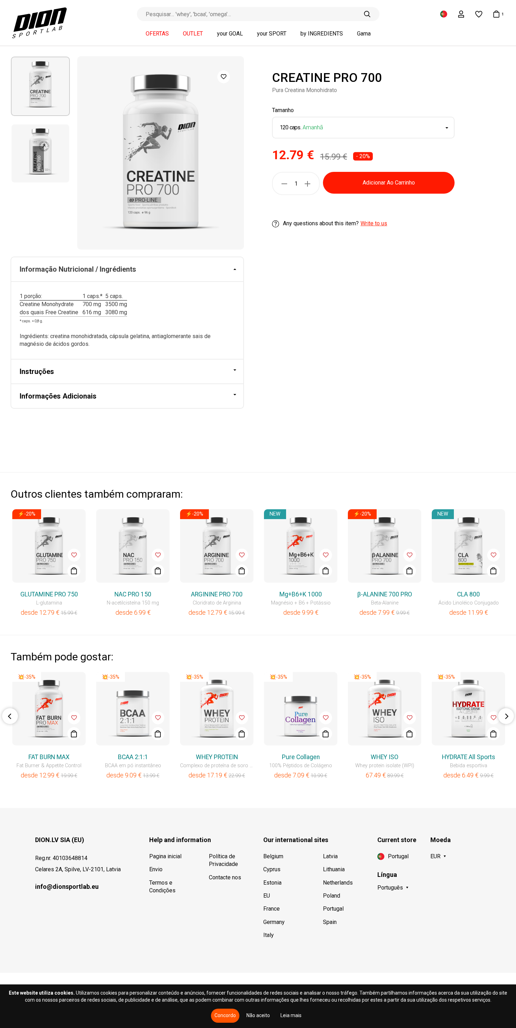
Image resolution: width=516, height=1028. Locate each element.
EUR (435, 856)
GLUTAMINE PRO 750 (49, 594)
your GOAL (230, 34)
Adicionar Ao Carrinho (389, 183)
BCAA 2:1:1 (133, 757)
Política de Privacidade (223, 860)
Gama (364, 34)
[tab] (127, 269)
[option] (40, 86)
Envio (156, 869)
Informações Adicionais (58, 396)
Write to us (373, 223)
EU (266, 895)
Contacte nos (225, 877)
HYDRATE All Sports (468, 757)
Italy (268, 935)
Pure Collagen (301, 757)
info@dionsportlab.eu (67, 886)
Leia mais (291, 1015)
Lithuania (334, 869)
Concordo (225, 1015)
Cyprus (271, 869)
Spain (330, 922)
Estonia (272, 882)
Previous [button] (10, 716)
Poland (331, 895)
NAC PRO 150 (132, 594)
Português (390, 887)
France (271, 908)
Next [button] (506, 716)
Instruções (37, 371)
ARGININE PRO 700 (217, 594)
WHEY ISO (384, 757)
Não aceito (258, 1015)
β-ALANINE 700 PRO (384, 594)
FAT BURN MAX (49, 757)
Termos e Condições (162, 886)
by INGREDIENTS (321, 34)
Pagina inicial (165, 856)
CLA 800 (468, 594)
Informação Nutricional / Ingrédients (78, 269)
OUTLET (193, 34)
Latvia (330, 856)
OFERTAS (157, 34)
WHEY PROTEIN (217, 757)
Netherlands (338, 882)
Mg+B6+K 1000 (300, 594)
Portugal (333, 908)
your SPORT (271, 34)
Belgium (273, 856)
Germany (274, 922)
